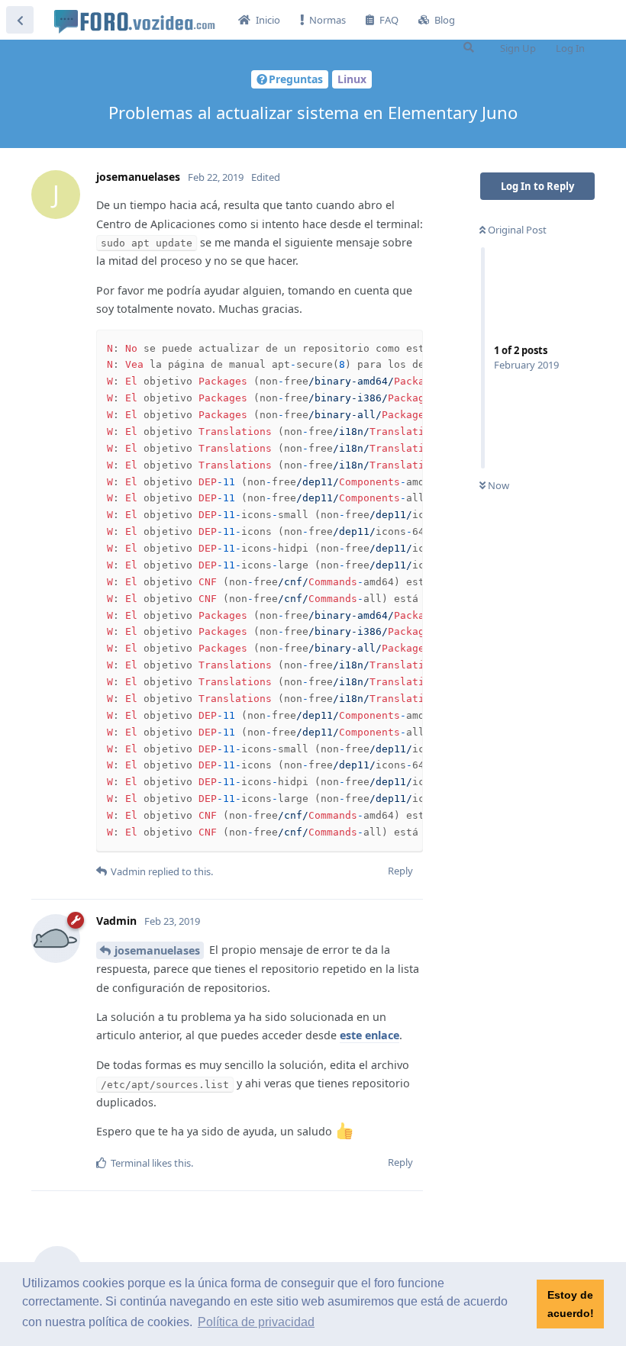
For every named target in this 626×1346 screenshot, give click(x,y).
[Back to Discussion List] (20, 20)
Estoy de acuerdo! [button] (570, 1304)
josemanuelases (157, 950)
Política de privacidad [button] (256, 1321)
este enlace (369, 1035)
